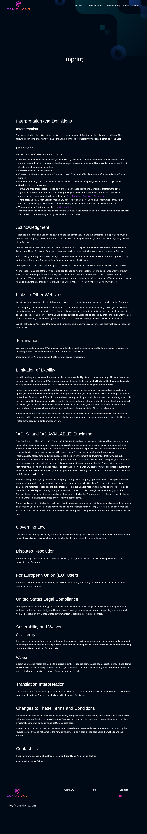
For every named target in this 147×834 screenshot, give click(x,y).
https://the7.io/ (65, 207)
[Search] (138, 806)
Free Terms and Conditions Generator (85, 196)
